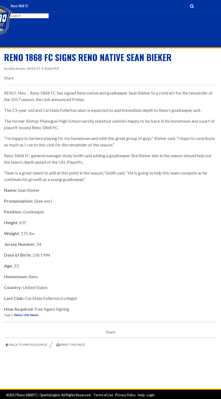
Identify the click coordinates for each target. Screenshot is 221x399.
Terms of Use (103, 395)
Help (141, 395)
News (18, 315)
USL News (30, 315)
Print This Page (72, 345)
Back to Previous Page (28, 345)
